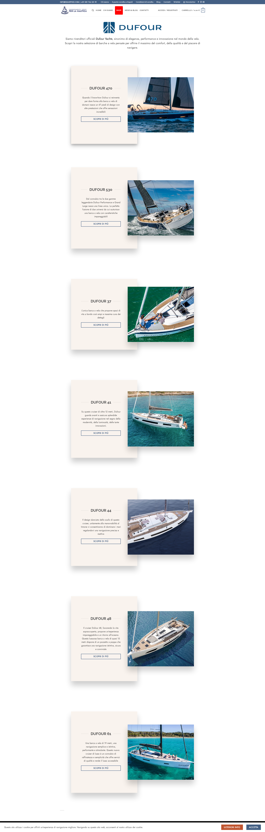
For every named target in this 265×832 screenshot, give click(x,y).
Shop (118, 10)
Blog (158, 2)
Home (98, 10)
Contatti (167, 2)
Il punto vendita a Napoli (122, 2)
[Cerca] (93, 10)
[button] (189, 2)
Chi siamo (105, 2)
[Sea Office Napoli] (74, 10)
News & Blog (131, 10)
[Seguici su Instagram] (201, 2)
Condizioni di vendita (144, 2)
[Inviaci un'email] (203, 2)
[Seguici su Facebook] (198, 2)
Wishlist (176, 2)
